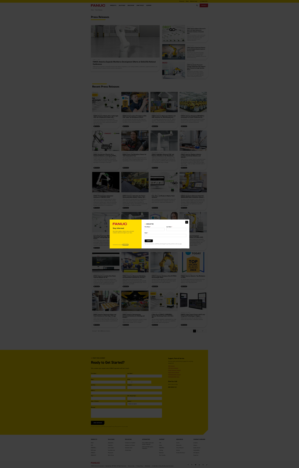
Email (146, 233)
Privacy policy (125, 244)
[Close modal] (186, 222)
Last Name (169, 227)
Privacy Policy (168, 243)
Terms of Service (176, 243)
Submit (149, 241)
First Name (148, 227)
